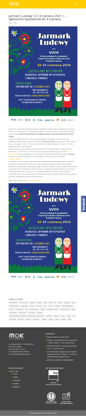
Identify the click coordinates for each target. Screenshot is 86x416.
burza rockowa (23, 302)
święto (69, 319)
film (55, 302)
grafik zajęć (24, 306)
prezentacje (31, 313)
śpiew (56, 319)
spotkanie (56, 316)
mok (26, 309)
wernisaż (28, 319)
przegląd (39, 313)
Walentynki (12, 319)
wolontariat (36, 319)
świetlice (63, 319)
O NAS (15, 374)
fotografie (67, 302)
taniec (68, 316)
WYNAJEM (16, 380)
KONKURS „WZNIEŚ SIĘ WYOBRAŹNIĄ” (60, 360)
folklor (60, 302)
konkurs (57, 306)
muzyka (42, 309)
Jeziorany (39, 306)
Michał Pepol (19, 309)
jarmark (32, 306)
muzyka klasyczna (52, 309)
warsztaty (21, 319)
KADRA (15, 377)
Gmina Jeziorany (14, 306)
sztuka (63, 316)
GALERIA (16, 384)
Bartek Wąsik (13, 302)
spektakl (48, 316)
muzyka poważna (65, 309)
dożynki (39, 302)
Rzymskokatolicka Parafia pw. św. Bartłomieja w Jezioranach (26, 316)
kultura (11, 309)
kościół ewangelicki (67, 306)
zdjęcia (51, 319)
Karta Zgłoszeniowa (33, 181)
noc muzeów (13, 313)
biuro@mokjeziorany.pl (22, 354)
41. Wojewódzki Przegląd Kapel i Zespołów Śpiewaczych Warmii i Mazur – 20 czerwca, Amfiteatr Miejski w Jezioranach (62, 354)
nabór (73, 309)
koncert (51, 306)
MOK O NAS (14, 371)
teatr (74, 316)
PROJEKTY (16, 387)
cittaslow (32, 302)
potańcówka (22, 313)
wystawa (44, 319)
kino (45, 306)
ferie (50, 302)
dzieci (45, 302)
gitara (73, 302)
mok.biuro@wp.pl (15, 159)
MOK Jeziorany (34, 309)
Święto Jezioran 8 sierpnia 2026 (58, 337)
